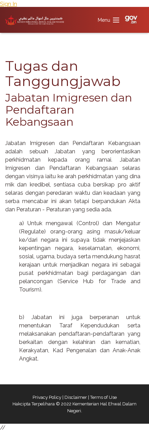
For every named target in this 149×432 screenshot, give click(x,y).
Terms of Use (103, 397)
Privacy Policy (47, 397)
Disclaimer (75, 397)
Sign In (8, 4)
